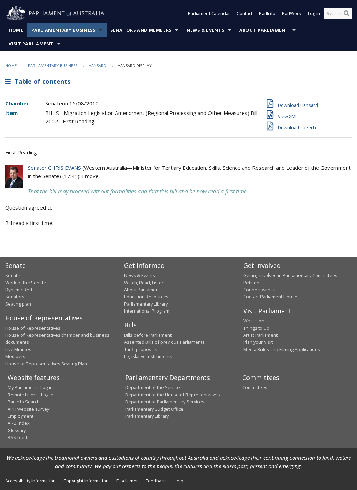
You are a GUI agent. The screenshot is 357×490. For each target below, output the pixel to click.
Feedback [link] (156, 480)
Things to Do (256, 328)
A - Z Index (19, 423)
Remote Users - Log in (30, 395)
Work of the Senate (25, 282)
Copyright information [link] (86, 480)
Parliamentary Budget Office (154, 409)
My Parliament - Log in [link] (30, 387)
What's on (253, 320)
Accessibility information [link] (30, 480)
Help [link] (178, 480)
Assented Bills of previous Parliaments (164, 342)
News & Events (205, 30)
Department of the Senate (152, 387)
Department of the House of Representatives (172, 395)
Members (15, 356)
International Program (146, 311)
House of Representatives (32, 328)
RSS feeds (19, 437)
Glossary (17, 430)
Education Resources (146, 296)
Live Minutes (18, 349)
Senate (12, 275)
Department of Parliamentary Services (164, 401)
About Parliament (264, 30)
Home (16, 30)
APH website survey (28, 409)
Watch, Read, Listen (144, 282)
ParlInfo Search (24, 401)
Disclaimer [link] (127, 480)
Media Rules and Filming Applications (281, 349)
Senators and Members (141, 30)
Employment (20, 416)
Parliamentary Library (146, 304)
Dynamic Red (18, 289)
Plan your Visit (258, 342)
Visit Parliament (31, 44)
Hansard (97, 65)
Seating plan (18, 304)
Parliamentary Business (63, 30)
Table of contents (40, 81)
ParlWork (291, 13)
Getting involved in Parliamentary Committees (290, 275)
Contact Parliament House (270, 296)
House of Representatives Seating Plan (46, 363)
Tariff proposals (140, 349)
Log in (314, 13)
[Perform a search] (346, 13)
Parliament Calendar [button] (209, 13)
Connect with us (260, 289)
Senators (14, 296)
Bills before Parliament (148, 335)
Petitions (252, 282)
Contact (244, 13)
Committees (254, 387)
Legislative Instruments (148, 356)
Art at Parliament (260, 335)
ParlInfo (267, 13)
